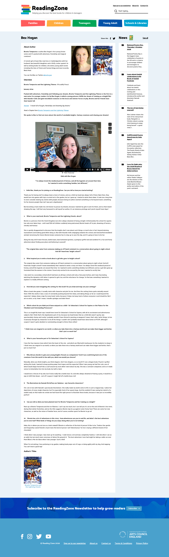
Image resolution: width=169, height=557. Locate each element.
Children (58, 23)
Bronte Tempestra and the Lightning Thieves (53, 110)
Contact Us (144, 6)
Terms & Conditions (123, 543)
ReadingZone (57, 9)
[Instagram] (29, 536)
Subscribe (132, 508)
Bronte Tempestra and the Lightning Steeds (33, 486)
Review (26, 105)
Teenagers (84, 23)
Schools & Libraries (136, 23)
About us (94, 543)
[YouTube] (48, 536)
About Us (135, 6)
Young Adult (110, 23)
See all (145, 37)
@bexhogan (47, 75)
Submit (115, 11)
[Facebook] (110, 38)
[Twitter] (114, 38)
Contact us (106, 543)
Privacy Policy (142, 543)
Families (32, 23)
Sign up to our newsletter (122, 6)
